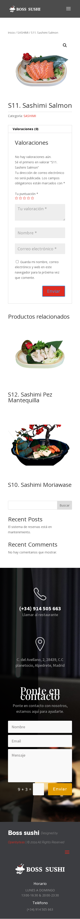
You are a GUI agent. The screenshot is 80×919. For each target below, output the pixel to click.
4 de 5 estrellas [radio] (28, 198)
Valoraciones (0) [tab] (25, 129)
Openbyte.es (16, 842)
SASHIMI (22, 33)
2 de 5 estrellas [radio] (20, 198)
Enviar (60, 789)
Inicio (11, 33)
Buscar (65, 505)
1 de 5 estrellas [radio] (16, 198)
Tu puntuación (26, 194)
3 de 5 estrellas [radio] (24, 198)
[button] (65, 45)
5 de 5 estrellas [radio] (32, 198)
